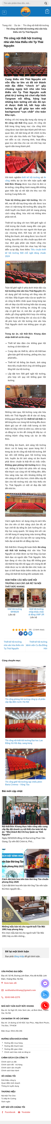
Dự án (17, 25)
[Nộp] (46, 3)
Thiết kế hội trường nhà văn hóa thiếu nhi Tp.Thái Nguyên (14, 645)
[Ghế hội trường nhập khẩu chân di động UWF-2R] (36, 597)
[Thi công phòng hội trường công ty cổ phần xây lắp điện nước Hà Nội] (25, 681)
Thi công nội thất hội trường (36, 25)
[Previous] (8, 606)
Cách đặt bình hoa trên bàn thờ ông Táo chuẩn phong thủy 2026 (25, 880)
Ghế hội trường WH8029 (15, 610)
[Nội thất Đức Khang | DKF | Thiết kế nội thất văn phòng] (25, 12)
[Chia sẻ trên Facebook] (21, 633)
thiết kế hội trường (31, 177)
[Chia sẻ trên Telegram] (30, 633)
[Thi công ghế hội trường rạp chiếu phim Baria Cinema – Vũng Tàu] (25, 764)
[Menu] (4, 12)
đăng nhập (19, 956)
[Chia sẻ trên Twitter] (25, 633)
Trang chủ (7, 25)
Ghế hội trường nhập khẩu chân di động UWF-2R (36, 612)
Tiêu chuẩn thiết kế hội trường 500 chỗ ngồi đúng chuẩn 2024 (25, 252)
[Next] (43, 606)
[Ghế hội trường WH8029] (14, 597)
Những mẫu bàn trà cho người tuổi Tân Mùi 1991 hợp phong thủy (23, 928)
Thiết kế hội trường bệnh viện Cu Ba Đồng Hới (36, 645)
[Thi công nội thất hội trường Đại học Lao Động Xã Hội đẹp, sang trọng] (25, 722)
